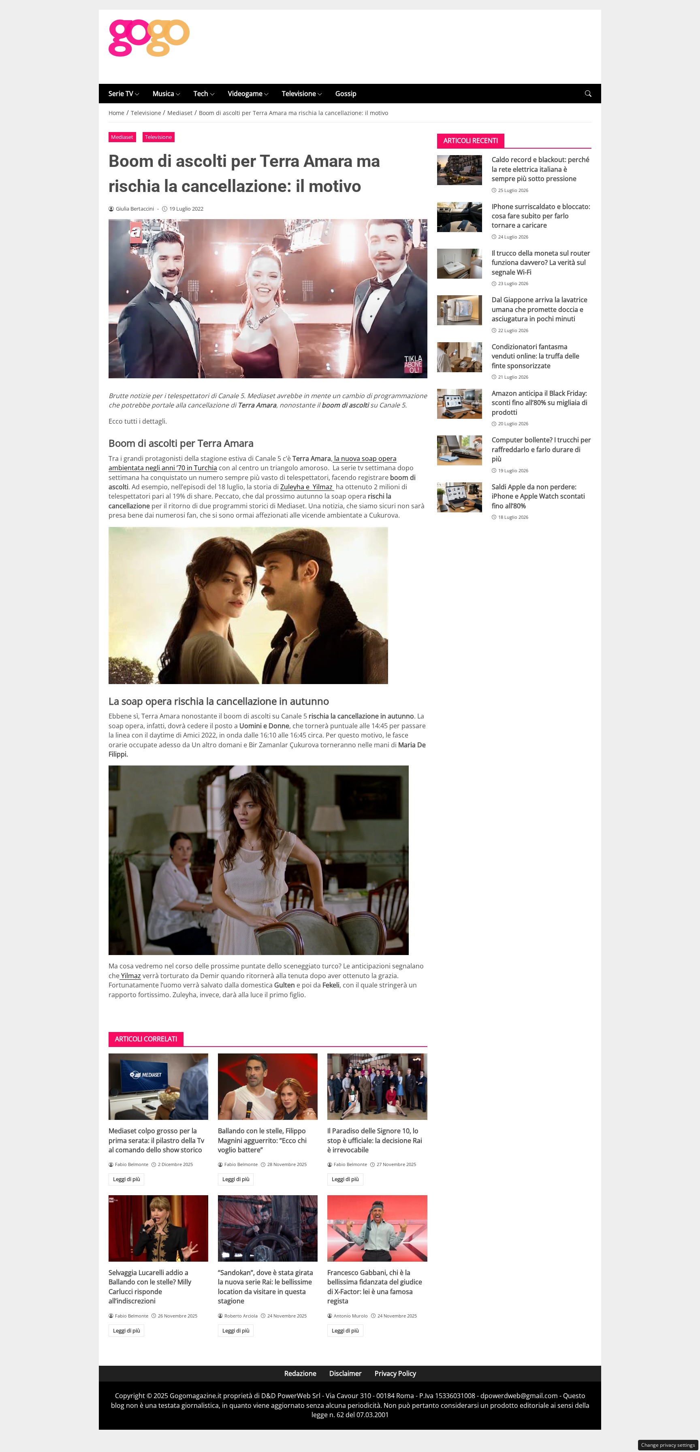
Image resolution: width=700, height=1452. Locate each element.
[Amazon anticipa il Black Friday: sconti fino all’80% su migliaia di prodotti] (459, 404)
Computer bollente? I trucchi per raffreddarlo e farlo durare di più (541, 449)
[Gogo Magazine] (149, 46)
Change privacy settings (668, 1444)
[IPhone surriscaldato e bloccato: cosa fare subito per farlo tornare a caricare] (459, 217)
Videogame (245, 93)
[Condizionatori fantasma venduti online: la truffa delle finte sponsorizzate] (459, 357)
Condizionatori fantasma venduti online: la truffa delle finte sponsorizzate (535, 356)
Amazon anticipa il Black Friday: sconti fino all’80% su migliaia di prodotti (539, 403)
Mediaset (122, 137)
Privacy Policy (395, 1373)
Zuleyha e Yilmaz (307, 486)
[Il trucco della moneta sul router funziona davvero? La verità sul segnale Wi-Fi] (459, 264)
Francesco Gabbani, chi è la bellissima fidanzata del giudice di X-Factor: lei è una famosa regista (374, 1286)
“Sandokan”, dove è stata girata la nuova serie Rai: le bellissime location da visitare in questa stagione (265, 1286)
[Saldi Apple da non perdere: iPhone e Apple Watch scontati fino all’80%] (459, 497)
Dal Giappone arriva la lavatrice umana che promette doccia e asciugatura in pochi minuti (539, 309)
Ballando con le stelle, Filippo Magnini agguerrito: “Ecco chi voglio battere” (262, 1140)
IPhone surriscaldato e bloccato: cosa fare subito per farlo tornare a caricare (541, 216)
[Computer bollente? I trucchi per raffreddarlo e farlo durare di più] (459, 450)
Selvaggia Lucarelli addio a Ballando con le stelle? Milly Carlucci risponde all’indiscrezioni (150, 1286)
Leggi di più (126, 1179)
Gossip (345, 93)
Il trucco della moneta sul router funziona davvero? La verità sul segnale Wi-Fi (541, 263)
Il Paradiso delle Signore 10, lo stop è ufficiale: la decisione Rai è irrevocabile (374, 1140)
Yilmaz (130, 975)
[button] (588, 93)
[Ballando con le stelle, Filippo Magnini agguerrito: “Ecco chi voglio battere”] (268, 1086)
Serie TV (121, 93)
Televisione (299, 93)
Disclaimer (345, 1373)
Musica (163, 93)
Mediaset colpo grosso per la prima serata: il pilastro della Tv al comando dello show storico (156, 1140)
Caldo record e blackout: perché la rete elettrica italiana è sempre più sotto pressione (540, 169)
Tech (201, 93)
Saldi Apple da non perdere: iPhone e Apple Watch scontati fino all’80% (538, 496)
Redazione (300, 1373)
